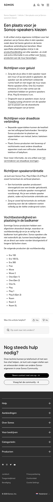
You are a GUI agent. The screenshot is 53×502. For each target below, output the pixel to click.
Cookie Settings (32, 482)
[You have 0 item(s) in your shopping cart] (42, 5)
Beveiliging (6, 482)
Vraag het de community (24, 382)
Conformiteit (31, 478)
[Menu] (48, 5)
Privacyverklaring (33, 474)
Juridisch (5, 474)
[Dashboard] (9, 5)
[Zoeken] (38, 5)
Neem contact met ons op (24, 375)
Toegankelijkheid (8, 478)
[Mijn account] (34, 5)
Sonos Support (10, 15)
